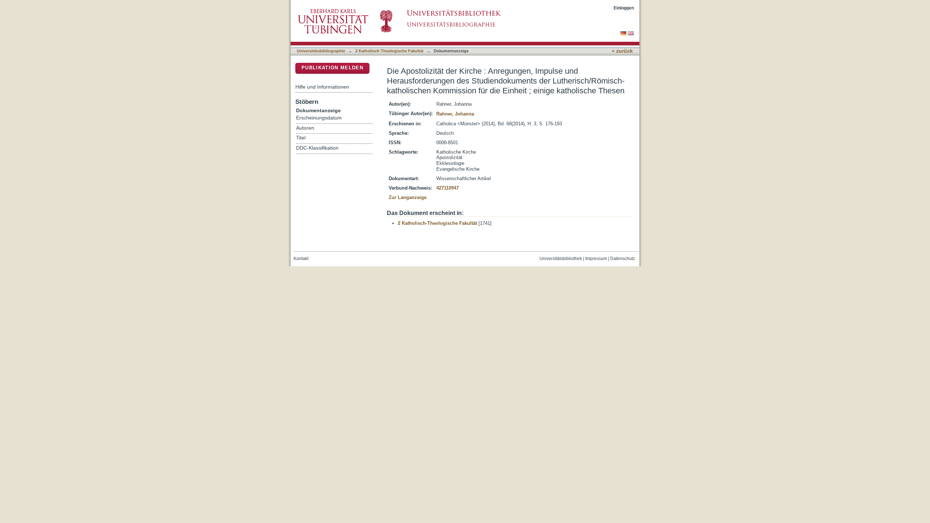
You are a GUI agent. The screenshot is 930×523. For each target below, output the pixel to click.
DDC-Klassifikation (317, 148)
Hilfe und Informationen (322, 87)
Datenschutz (622, 258)
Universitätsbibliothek (560, 258)
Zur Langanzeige (407, 197)
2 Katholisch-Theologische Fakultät (389, 51)
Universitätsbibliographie (321, 51)
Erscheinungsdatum (319, 118)
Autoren (305, 128)
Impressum (596, 258)
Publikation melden (332, 67)
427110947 (447, 188)
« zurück (622, 51)
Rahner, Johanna (455, 114)
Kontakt (301, 258)
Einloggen (624, 7)
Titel (301, 138)
